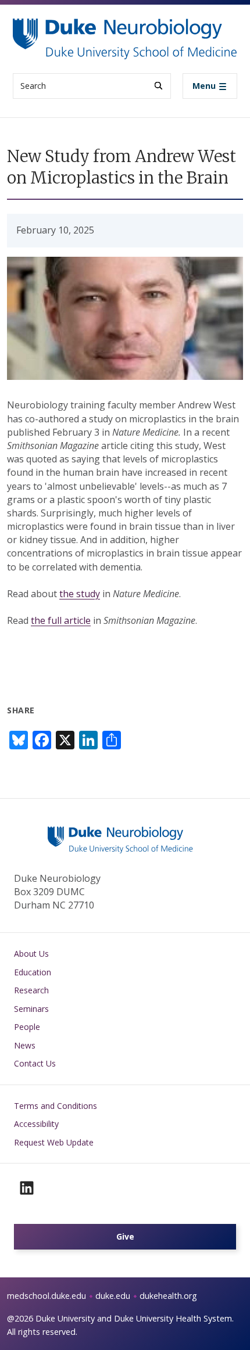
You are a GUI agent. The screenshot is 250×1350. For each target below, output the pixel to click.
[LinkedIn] (27, 1188)
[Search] (158, 85)
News (24, 1045)
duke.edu (112, 1295)
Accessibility (36, 1123)
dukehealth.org (168, 1295)
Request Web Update (54, 1142)
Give (125, 1236)
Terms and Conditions (55, 1105)
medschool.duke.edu (46, 1295)
